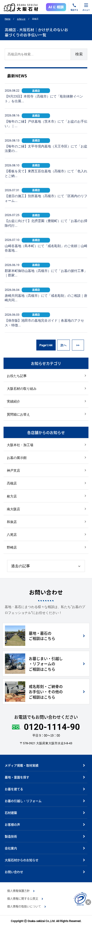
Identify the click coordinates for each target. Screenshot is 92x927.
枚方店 (12, 496)
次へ (63, 345)
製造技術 (11, 836)
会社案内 (11, 848)
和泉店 (12, 522)
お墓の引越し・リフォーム (23, 800)
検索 (79, 54)
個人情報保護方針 (18, 891)
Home (7, 19)
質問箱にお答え (18, 414)
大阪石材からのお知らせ (21, 860)
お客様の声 (12, 824)
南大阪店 (13, 509)
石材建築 (11, 812)
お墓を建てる (14, 789)
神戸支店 (13, 470)
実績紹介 (13, 401)
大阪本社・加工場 (20, 445)
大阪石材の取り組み (22, 388)
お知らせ (21, 19)
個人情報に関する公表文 (22, 898)
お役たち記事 (17, 376)
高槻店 (12, 483)
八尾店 (12, 535)
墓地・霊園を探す (17, 777)
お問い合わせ (14, 871)
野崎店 (12, 547)
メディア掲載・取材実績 (21, 765)
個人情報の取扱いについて (24, 906)
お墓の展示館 (17, 458)
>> (77, 345)
